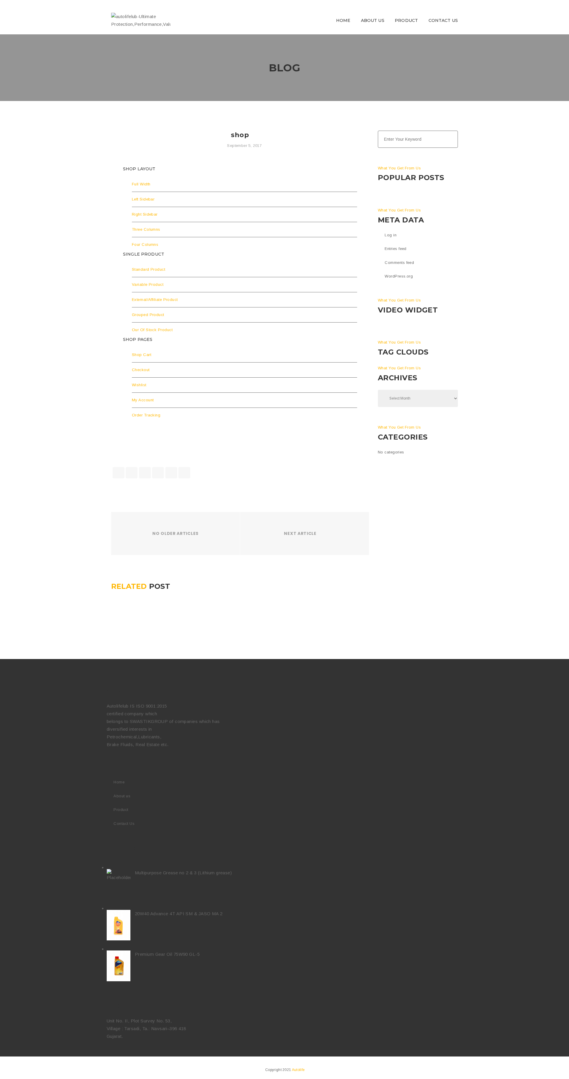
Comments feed (399, 262)
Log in (391, 235)
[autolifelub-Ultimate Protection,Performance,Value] (140, 20)
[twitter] (132, 472)
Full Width (141, 184)
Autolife (298, 1070)
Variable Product (147, 284)
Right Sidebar (145, 214)
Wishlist (139, 385)
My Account (143, 400)
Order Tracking (146, 415)
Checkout (141, 370)
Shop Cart (141, 354)
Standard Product (148, 269)
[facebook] (118, 472)
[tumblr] (171, 472)
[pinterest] (184, 472)
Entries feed (395, 248)
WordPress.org (399, 276)
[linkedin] (158, 472)
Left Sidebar (143, 199)
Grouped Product (148, 314)
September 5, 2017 (244, 145)
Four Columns (145, 244)
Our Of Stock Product (152, 330)
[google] (145, 472)
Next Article (300, 533)
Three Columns (146, 229)
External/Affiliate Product (155, 299)
